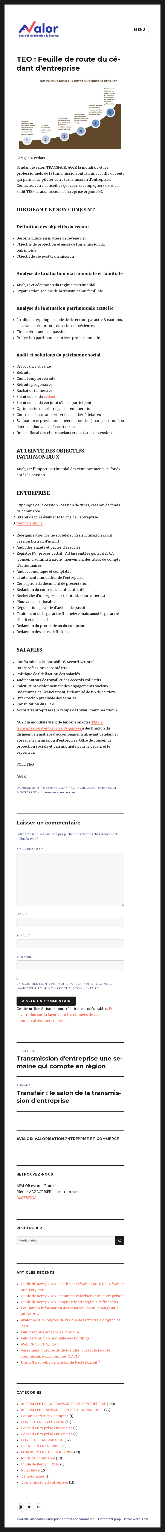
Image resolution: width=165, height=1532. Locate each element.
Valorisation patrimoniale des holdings (55, 1338)
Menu (139, 30)
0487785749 (27, 1198)
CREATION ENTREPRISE (41, 1446)
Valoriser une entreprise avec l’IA (50, 1332)
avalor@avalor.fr (28, 787)
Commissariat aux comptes (45, 1416)
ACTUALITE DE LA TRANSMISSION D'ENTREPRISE (63, 1404)
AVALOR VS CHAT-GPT (40, 1344)
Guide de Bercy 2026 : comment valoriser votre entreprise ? (72, 1296)
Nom (22, 914)
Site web (24, 956)
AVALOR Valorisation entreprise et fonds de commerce (55, 1519)
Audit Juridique (30, 523)
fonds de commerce (38, 1458)
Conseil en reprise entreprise (46, 1428)
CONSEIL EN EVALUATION (42, 1422)
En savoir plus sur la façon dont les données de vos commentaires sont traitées (65, 1014)
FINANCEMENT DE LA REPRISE (47, 1452)
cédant (49, 396)
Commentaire (30, 849)
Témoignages (33, 1476)
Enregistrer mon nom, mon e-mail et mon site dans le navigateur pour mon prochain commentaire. (65, 986)
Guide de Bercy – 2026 (40, 1464)
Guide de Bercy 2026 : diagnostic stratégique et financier (70, 1302)
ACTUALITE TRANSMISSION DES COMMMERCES (62, 1410)
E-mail (23, 935)
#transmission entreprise (58, 792)
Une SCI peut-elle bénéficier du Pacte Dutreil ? (60, 1362)
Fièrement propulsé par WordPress (123, 1519)
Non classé (30, 1470)
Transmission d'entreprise (44, 1482)
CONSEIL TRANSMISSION (42, 1440)
